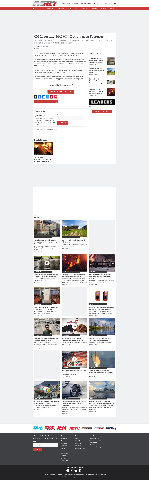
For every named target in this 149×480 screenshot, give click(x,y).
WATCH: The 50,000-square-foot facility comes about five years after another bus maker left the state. (45, 344)
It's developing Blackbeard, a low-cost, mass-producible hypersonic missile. (102, 281)
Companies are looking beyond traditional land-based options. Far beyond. (45, 406)
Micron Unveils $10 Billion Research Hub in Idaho (96, 70)
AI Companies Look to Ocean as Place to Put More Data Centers (46, 402)
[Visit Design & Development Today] (38, 428)
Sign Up (37, 449)
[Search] (110, 3)
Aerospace (93, 271)
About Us (45, 474)
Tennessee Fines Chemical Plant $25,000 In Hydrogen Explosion (43, 159)
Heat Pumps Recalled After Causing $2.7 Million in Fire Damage (46, 308)
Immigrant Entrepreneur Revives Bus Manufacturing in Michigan (46, 339)
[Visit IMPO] (74, 428)
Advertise (59, 474)
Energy (37, 237)
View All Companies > (101, 111)
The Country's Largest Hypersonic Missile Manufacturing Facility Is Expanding (100, 276)
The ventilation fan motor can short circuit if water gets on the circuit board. (46, 312)
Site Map (103, 474)
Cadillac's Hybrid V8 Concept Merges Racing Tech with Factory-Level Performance (74, 403)
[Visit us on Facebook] (67, 470)
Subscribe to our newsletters (61, 92)
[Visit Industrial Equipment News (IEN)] (62, 428)
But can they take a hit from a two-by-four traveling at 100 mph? (45, 279)
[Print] (35, 96)
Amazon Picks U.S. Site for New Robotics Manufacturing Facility (99, 339)
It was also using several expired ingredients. (74, 342)
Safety (37, 154)
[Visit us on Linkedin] (80, 470)
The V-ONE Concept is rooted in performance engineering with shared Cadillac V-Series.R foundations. (74, 409)
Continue (62, 123)
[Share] (39, 96)
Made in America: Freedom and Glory (74, 370)
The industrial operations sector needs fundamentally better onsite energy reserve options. (46, 247)
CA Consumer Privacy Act (92, 474)
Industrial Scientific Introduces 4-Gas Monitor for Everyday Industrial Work (101, 308)
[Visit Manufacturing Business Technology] (111, 428)
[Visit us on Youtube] (75, 470)
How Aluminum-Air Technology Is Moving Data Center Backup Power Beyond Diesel (96, 60)
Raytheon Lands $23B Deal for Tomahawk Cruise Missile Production (101, 371)
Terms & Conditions (78, 474)
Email (34, 441)
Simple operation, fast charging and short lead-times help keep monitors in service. (100, 312)
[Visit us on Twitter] (71, 470)
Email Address (61, 115)
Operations (65, 237)
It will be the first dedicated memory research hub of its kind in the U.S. (74, 245)
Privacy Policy (68, 474)
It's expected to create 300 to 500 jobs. (100, 342)
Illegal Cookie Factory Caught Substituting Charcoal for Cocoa (72, 339)
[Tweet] (47, 96)
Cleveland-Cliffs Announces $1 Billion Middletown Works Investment (96, 91)
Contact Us (52, 474)
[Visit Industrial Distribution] (86, 428)
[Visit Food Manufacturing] (50, 428)
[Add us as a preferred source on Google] (55, 96)
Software (37, 398)
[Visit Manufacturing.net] (99, 428)
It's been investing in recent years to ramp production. (101, 375)
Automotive (65, 271)
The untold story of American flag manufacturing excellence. (71, 373)
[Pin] (51, 96)
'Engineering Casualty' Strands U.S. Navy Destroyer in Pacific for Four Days (102, 402)
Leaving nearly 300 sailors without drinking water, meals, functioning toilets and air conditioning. (101, 407)
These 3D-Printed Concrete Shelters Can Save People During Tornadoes (96, 81)
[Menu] (114, 3)
